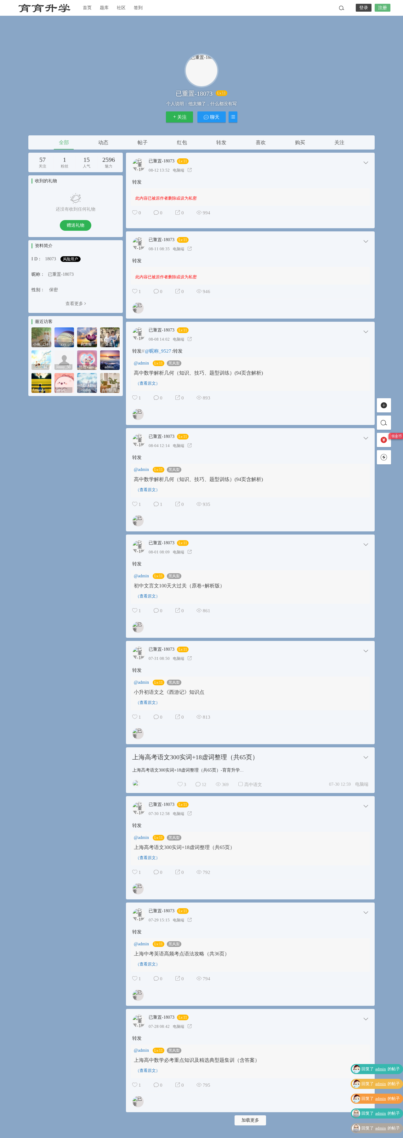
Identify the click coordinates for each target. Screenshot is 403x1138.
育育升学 (44, 8)
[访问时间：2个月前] (64, 336)
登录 (363, 7)
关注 (182, 117)
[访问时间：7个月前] (110, 336)
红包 (182, 142)
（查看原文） (147, 383)
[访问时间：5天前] (41, 336)
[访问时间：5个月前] (87, 336)
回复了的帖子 (380, 1069)
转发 (221, 142)
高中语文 (253, 784)
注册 (382, 7)
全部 (64, 142)
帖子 (143, 142)
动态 (103, 142)
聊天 (214, 117)
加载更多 (250, 1120)
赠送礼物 (75, 225)
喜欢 (261, 142)
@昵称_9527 (158, 351)
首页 (87, 7)
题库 (104, 7)
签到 (138, 7)
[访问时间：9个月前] (41, 359)
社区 (121, 7)
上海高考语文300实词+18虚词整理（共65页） (195, 757)
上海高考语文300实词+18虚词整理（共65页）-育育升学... (188, 770)
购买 (300, 142)
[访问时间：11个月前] (64, 359)
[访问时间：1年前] (110, 359)
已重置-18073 (161, 161)
